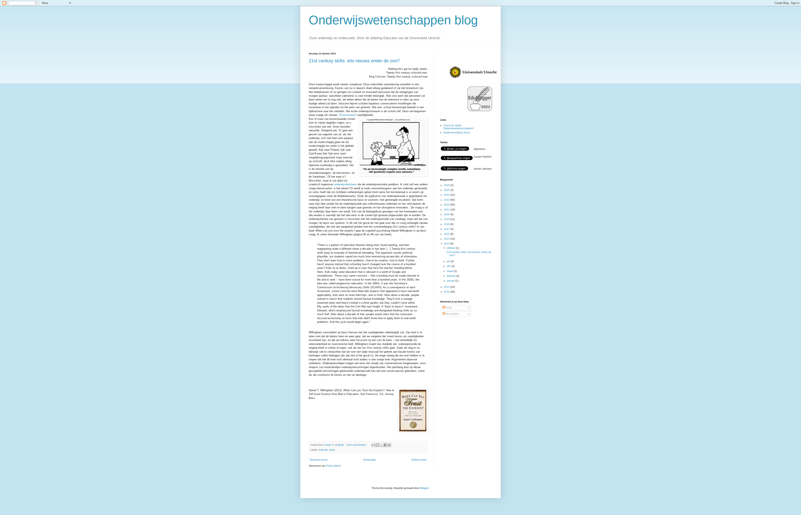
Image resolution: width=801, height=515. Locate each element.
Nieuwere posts (318, 459)
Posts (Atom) (333, 465)
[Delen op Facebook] (385, 445)
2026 (447, 185)
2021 (447, 209)
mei (449, 266)
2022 (447, 204)
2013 (447, 287)
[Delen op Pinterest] (389, 445)
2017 (447, 229)
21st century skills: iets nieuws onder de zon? (354, 60)
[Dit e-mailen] (373, 445)
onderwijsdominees (345, 184)
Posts (448, 307)
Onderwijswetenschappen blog (393, 20)
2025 (447, 190)
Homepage (369, 459)
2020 (447, 214)
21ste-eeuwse (347, 115)
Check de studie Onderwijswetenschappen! (458, 127)
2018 (447, 224)
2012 (447, 291)
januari (451, 280)
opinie (332, 450)
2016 (447, 234)
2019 (447, 219)
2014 (447, 243)
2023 (447, 199)
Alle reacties (452, 313)
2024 (447, 194)
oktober (451, 248)
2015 (447, 238)
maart (450, 271)
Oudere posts (419, 459)
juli (449, 261)
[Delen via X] (381, 445)
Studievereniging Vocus (456, 132)
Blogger (424, 488)
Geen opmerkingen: (356, 445)
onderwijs (323, 450)
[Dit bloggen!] (377, 445)
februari (451, 275)
